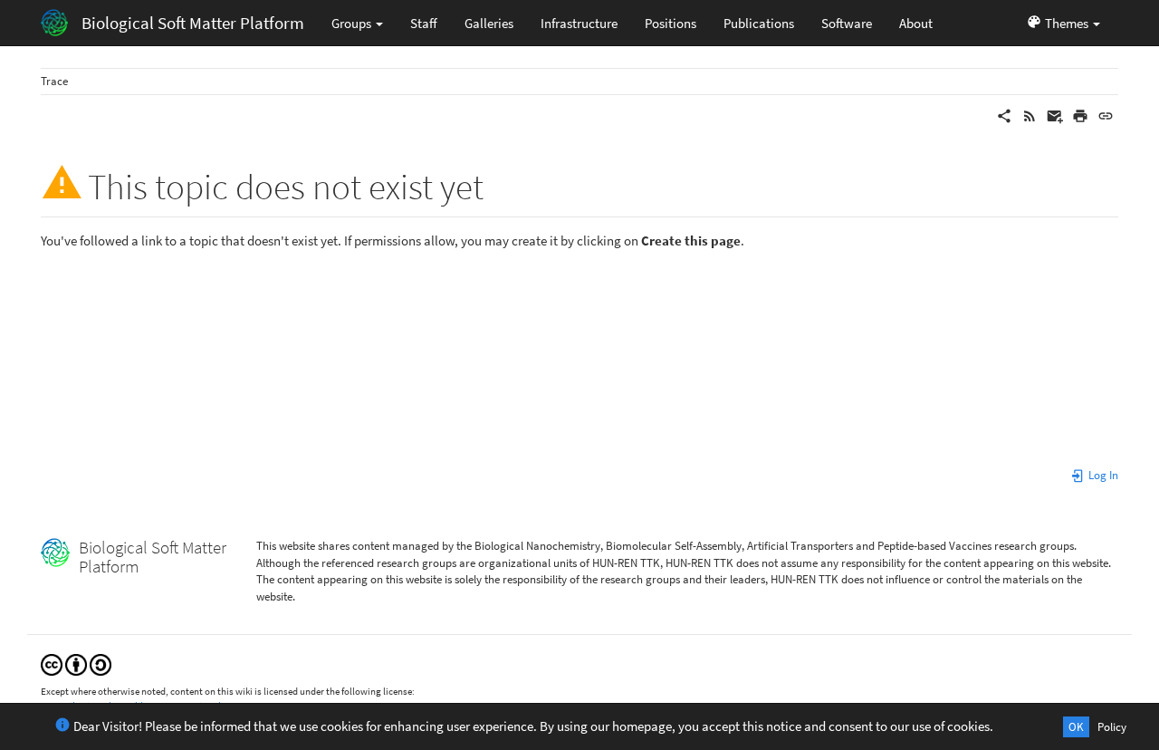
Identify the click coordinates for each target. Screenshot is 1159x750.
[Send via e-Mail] (1055, 114)
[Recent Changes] (1029, 114)
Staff (423, 23)
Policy (1111, 727)
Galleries (489, 23)
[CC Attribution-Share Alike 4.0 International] (76, 663)
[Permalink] (1105, 114)
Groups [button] (352, 23)
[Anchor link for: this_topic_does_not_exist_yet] (501, 183)
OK (1076, 727)
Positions (670, 23)
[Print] (1080, 114)
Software (846, 23)
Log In (1102, 475)
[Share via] (1004, 114)
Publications (758, 23)
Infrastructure (579, 23)
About (916, 23)
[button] (1063, 22)
